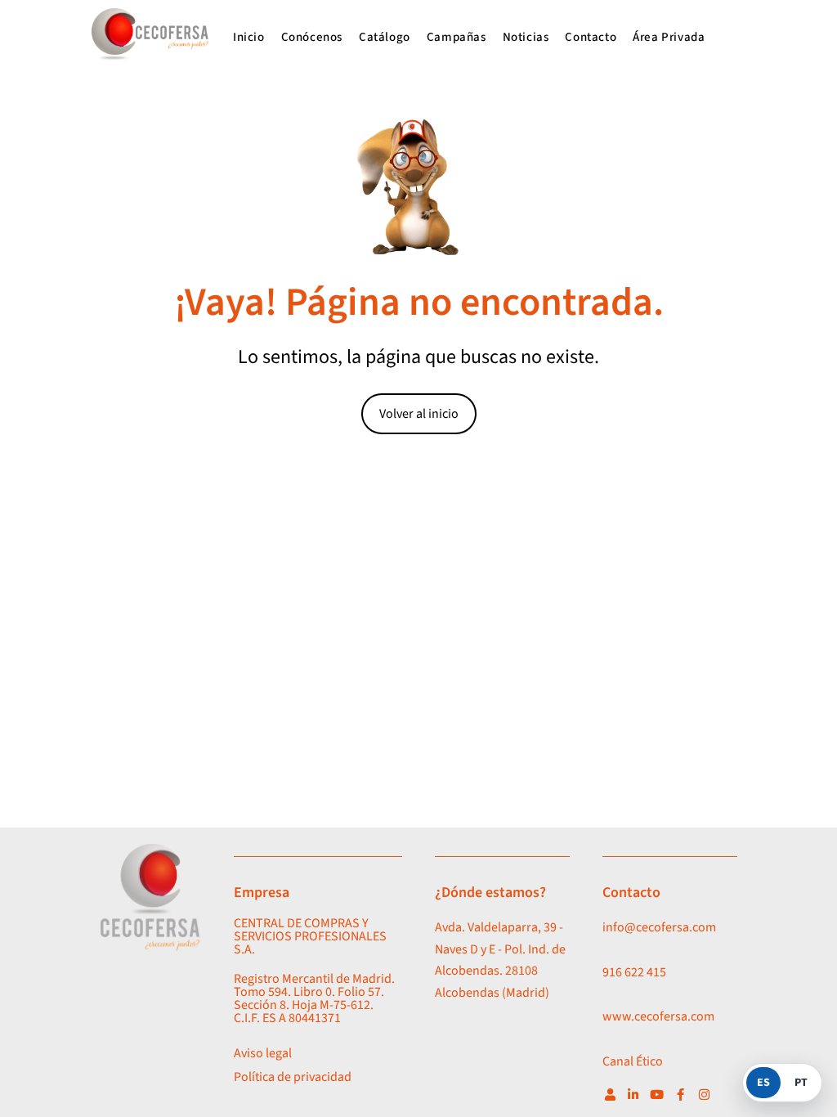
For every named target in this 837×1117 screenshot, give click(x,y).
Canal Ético (632, 1061)
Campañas (456, 37)
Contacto (590, 37)
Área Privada (669, 37)
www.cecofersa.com (658, 1016)
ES (763, 1082)
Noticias (526, 37)
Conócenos (311, 37)
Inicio (249, 37)
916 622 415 (634, 972)
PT (801, 1082)
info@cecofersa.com (659, 927)
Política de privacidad (292, 1077)
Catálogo (384, 37)
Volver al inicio (419, 414)
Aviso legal (263, 1053)
